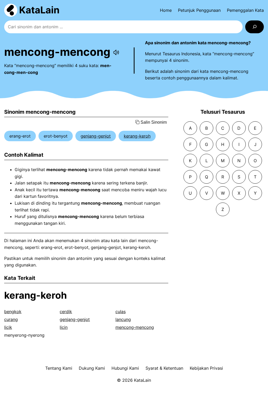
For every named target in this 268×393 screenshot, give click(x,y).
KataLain (39, 10)
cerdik (66, 311)
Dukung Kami (92, 368)
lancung (123, 319)
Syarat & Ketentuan (164, 368)
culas (120, 311)
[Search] (254, 26)
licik (8, 327)
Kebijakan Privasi (206, 368)
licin (64, 327)
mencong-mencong (134, 327)
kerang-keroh (137, 136)
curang (11, 319)
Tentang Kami (58, 368)
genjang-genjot (96, 136)
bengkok (12, 311)
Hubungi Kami (125, 368)
